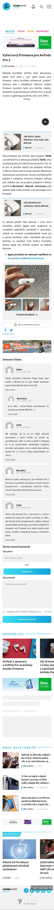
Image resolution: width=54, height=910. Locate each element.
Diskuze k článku (12, 359)
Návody (28, 148)
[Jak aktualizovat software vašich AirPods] (13, 208)
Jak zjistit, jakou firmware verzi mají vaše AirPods (36, 139)
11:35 (23, 472)
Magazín (10, 31)
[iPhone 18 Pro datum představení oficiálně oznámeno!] (19, 849)
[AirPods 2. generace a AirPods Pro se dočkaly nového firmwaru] (19, 648)
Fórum (21, 31)
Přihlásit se (27, 571)
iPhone (7, 878)
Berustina (22, 398)
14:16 (23, 507)
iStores (19, 258)
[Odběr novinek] (33, 7)
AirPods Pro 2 (8, 334)
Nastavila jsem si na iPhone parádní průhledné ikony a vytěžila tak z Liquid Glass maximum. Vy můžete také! (35, 801)
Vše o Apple (9, 66)
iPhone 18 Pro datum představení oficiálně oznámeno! (16, 865)
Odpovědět (10, 389)
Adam (19, 369)
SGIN (18, 425)
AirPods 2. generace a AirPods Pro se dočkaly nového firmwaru (17, 665)
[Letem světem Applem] (14, 6)
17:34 (24, 400)
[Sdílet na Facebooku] (5, 331)
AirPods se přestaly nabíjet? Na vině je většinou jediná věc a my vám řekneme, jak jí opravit (36, 758)
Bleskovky (43, 31)
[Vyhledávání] (41, 6)
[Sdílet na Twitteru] (11, 331)
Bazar (30, 31)
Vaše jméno (8, 551)
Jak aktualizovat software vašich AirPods (36, 204)
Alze (10, 258)
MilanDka (21, 470)
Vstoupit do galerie (25, 314)
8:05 (23, 427)
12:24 (23, 371)
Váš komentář (9, 577)
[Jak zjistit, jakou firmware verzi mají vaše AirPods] (13, 142)
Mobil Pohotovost (34, 258)
